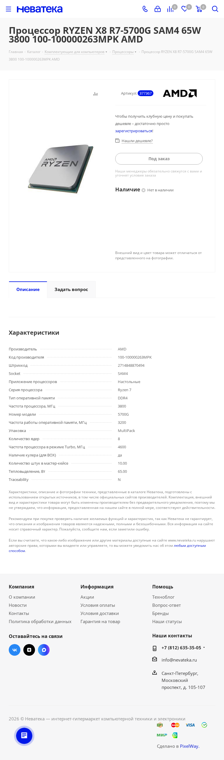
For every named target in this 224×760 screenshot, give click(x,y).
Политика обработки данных (40, 621)
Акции (87, 597)
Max (44, 650)
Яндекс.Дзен (29, 650)
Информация (96, 586)
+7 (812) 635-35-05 (181, 647)
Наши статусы (167, 621)
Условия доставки (99, 613)
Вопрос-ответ (166, 605)
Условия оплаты (97, 605)
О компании (22, 597)
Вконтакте (14, 650)
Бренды (160, 613)
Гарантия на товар (100, 621)
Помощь (162, 586)
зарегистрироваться (133, 130)
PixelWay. (190, 746)
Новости (18, 605)
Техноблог (163, 597)
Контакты (19, 613)
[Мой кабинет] (158, 9)
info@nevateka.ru (179, 660)
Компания (21, 586)
